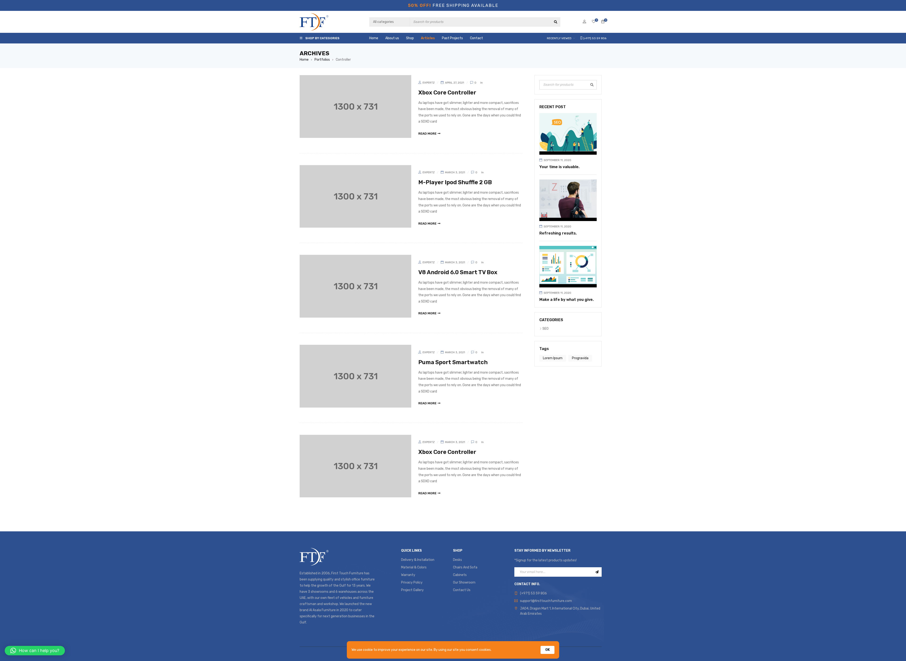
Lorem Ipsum (552, 358)
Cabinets (460, 575)
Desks (457, 560)
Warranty (408, 575)
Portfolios (322, 60)
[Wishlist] (593, 22)
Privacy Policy (412, 582)
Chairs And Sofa (465, 567)
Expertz (429, 82)
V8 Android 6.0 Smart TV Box (457, 272)
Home (304, 60)
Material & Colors (414, 567)
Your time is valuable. (559, 167)
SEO (545, 329)
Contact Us (461, 590)
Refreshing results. (558, 233)
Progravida (580, 358)
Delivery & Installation (417, 560)
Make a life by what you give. (566, 299)
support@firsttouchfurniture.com (546, 601)
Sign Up (597, 572)
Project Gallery (412, 590)
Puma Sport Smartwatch (453, 362)
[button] (35, 650)
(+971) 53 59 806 (533, 593)
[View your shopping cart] (602, 22)
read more (427, 133)
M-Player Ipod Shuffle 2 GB (455, 182)
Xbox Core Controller (447, 92)
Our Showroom (464, 582)
